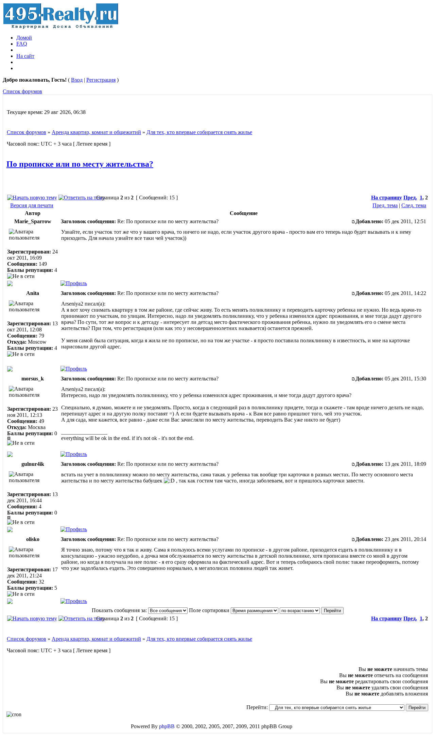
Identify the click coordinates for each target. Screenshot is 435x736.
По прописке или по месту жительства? (79, 164)
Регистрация (101, 80)
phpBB (167, 726)
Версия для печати (31, 205)
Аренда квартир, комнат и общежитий (96, 132)
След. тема (413, 205)
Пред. (410, 197)
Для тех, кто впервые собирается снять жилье (199, 132)
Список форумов (22, 91)
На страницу (386, 197)
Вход (77, 80)
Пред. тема (385, 205)
